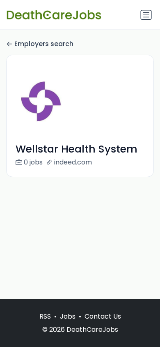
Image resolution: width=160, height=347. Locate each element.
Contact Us (103, 316)
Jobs (67, 316)
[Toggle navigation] (146, 15)
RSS (45, 316)
